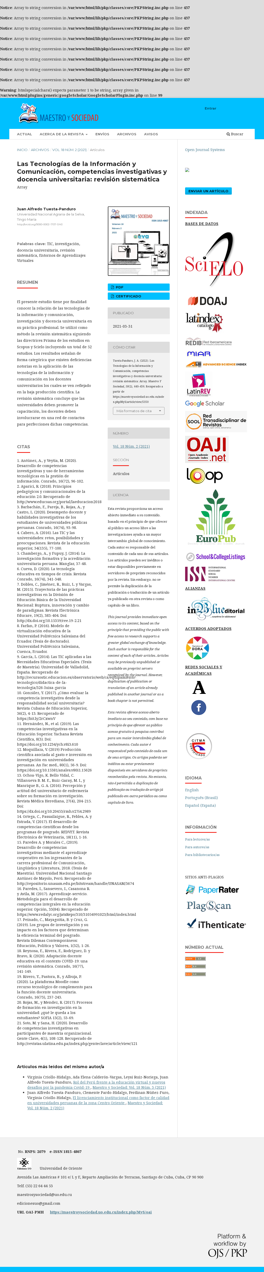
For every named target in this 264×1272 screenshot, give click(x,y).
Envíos (102, 134)
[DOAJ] (211, 307)
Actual (24, 134)
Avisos (151, 134)
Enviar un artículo (208, 191)
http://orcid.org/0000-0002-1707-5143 (39, 224)
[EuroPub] (216, 545)
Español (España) (200, 805)
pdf (119, 287)
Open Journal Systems (205, 149)
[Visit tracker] (187, 170)
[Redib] (209, 345)
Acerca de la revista (62, 134)
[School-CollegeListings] (216, 561)
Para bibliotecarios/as (202, 854)
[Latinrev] (198, 395)
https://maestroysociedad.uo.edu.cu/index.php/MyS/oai (101, 1212)
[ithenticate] (216, 928)
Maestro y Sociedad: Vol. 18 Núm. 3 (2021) (129, 1087)
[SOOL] (216, 430)
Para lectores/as (197, 839)
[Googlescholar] (205, 405)
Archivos (126, 134)
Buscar (236, 133)
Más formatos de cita (134, 411)
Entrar (210, 108)
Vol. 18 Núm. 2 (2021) (69, 150)
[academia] (199, 693)
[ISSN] (210, 580)
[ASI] (216, 366)
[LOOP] (204, 484)
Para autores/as (197, 847)
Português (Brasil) (201, 797)
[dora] (197, 658)
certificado (128, 296)
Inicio (22, 150)
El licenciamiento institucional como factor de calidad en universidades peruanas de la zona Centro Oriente (98, 1100)
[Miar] (198, 356)
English (192, 789)
